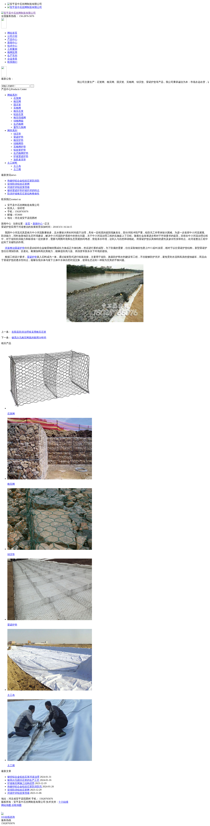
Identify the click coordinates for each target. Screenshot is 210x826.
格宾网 (17, 101)
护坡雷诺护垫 (21, 156)
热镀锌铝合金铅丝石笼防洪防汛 (24, 786)
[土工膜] (49, 760)
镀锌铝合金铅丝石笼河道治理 (23, 777)
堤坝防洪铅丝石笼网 (18, 184)
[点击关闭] (1, 811)
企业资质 (12, 58)
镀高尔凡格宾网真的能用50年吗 (29, 337)
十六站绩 (63, 802)
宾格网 (17, 108)
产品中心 (12, 39)
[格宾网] (49, 478)
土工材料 (12, 163)
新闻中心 (12, 42)
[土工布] (49, 689)
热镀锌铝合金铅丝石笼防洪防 (23, 180)
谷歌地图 (17, 805)
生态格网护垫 (21, 153)
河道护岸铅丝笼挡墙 (18, 187)
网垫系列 (12, 130)
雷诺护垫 (18, 137)
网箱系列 (12, 95)
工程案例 (12, 49)
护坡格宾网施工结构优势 (20, 783)
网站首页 (12, 33)
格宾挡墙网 (20, 117)
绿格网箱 (18, 120)
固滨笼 (17, 104)
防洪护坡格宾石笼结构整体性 (23, 193)
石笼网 (17, 98)
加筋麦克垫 (20, 159)
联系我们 (12, 62)
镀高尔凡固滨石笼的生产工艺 (23, 780)
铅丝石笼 (18, 114)
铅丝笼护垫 (20, 150)
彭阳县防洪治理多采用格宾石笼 (29, 332)
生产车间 (12, 55)
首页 (27, 223)
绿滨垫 (17, 133)
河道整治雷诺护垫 (15, 248)
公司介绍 (12, 36)
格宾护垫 (18, 140)
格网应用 (12, 52)
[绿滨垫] (49, 549)
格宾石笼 (18, 111)
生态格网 (18, 124)
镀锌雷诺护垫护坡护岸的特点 (23, 190)
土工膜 (17, 169)
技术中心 (12, 45)
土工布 (17, 166)
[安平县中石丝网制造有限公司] (24, 7)
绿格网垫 (18, 143)
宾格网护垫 (20, 146)
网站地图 (6, 805)
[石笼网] (49, 408)
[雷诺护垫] (49, 619)
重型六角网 (20, 127)
